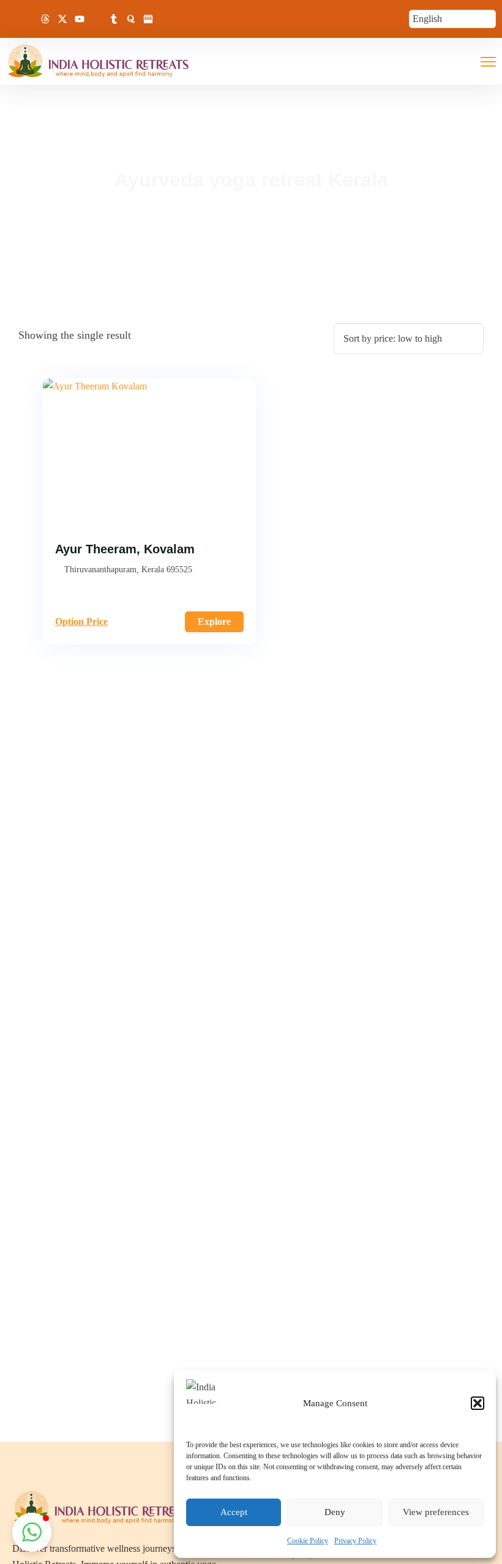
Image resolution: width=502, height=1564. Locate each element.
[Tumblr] (114, 19)
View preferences (436, 1512)
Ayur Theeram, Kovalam (125, 549)
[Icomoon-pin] (97, 19)
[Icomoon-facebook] (11, 19)
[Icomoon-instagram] (28, 19)
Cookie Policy (307, 1540)
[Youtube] (79, 19)
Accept (233, 1512)
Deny (334, 1512)
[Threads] (45, 19)
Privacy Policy (355, 1540)
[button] (477, 1403)
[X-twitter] (62, 19)
